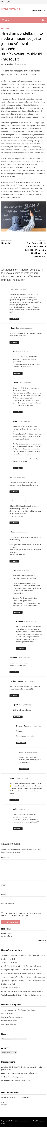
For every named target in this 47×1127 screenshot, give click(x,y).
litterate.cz (10, 9)
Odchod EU (5, 1077)
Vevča (3, 995)
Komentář (6, 857)
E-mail (3, 894)
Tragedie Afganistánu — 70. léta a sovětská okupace (27, 955)
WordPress (37, 1121)
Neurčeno (5, 29)
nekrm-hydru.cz (6, 936)
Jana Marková (9, 64)
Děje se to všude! (10, 959)
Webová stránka (8, 904)
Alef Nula (4, 988)
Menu (7, 20)
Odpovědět (14, 319)
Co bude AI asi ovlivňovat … (10, 1021)
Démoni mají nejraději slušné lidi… (12, 1017)
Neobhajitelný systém (8, 1024)
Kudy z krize (5, 1073)
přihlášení (34, 10)
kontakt (43, 10)
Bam (3, 1123)
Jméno (3, 885)
